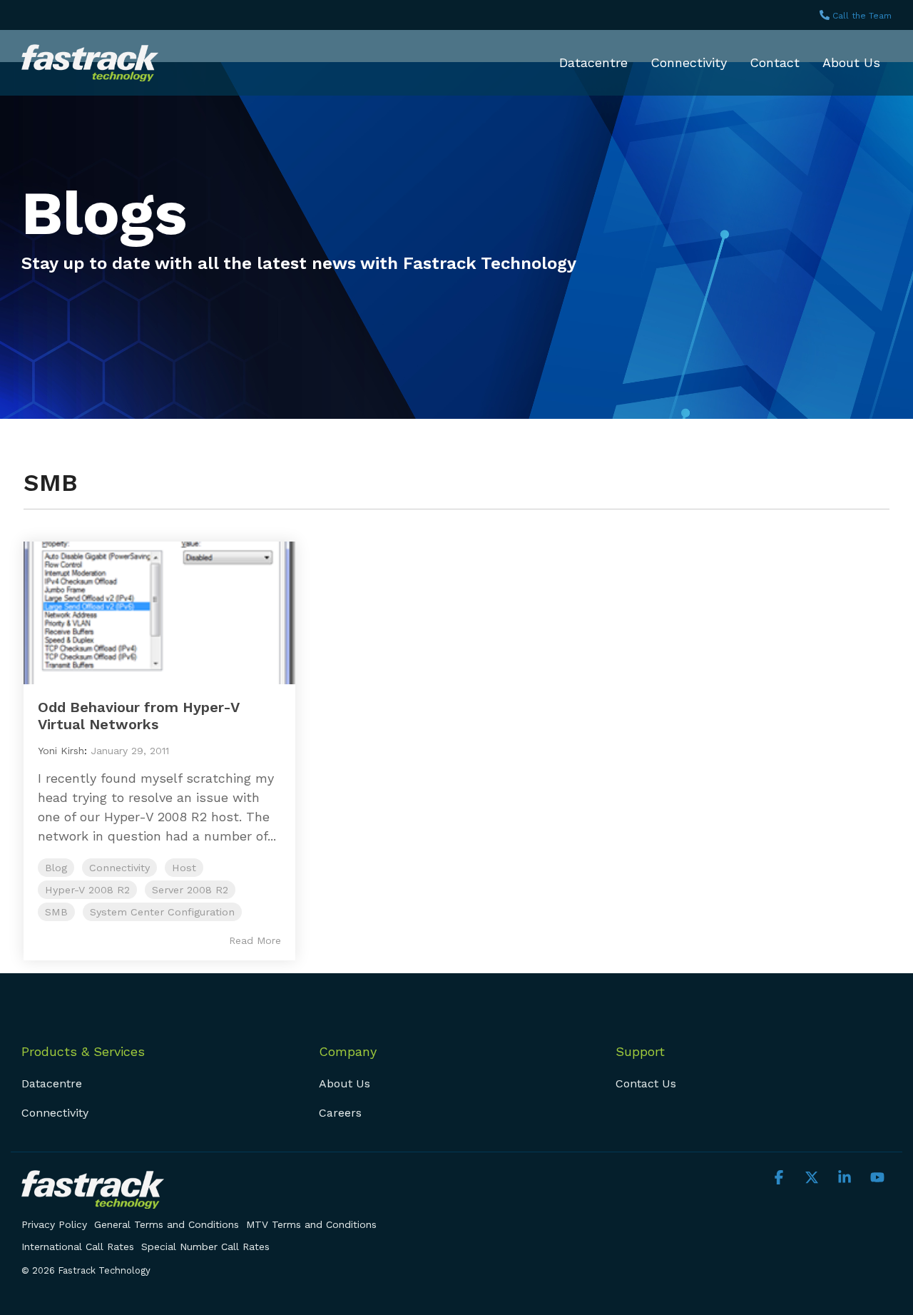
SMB (56, 912)
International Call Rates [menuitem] (77, 1246)
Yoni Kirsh (61, 750)
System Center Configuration (162, 912)
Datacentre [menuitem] (51, 1083)
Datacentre (593, 62)
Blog (56, 867)
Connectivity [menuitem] (54, 1112)
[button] (781, 1178)
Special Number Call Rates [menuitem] (205, 1246)
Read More (255, 940)
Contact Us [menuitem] (646, 1083)
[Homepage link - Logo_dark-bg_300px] (92, 1200)
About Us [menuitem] (344, 1083)
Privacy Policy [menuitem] (54, 1224)
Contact (775, 62)
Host (184, 867)
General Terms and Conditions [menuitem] (166, 1224)
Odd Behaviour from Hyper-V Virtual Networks (138, 716)
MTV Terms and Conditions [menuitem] (311, 1224)
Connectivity (689, 62)
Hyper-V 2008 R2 (87, 889)
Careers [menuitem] (340, 1112)
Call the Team (862, 16)
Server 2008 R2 (190, 889)
